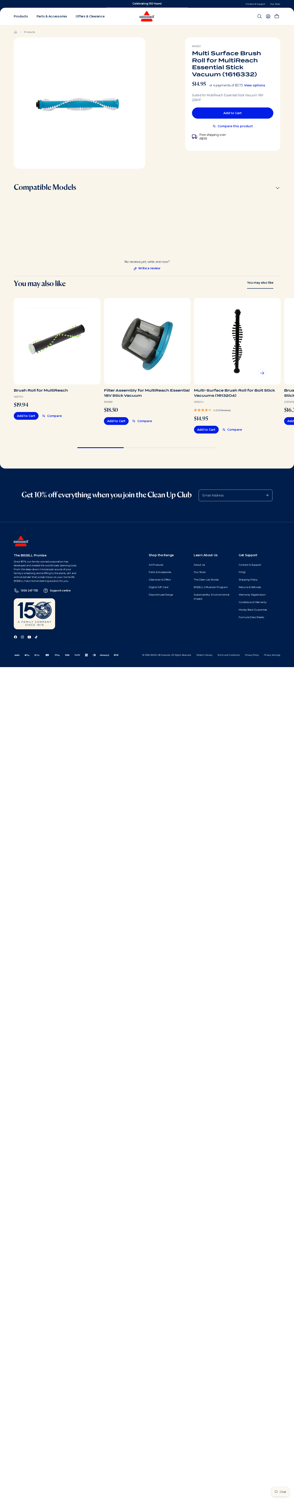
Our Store (275, 4)
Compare (54, 416)
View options (254, 85)
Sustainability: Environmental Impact (211, 596)
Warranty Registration (252, 594)
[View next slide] (262, 373)
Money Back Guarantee (253, 609)
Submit (264, 495)
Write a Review (147, 268)
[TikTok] (36, 637)
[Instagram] (22, 637)
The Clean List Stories (206, 579)
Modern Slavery (204, 655)
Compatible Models (45, 187)
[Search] (259, 16)
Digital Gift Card (158, 587)
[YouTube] (29, 637)
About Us (199, 564)
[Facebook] (15, 637)
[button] (212, 409)
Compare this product (235, 126)
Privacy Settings (272, 655)
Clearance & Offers (160, 579)
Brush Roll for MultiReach (41, 390)
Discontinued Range (161, 594)
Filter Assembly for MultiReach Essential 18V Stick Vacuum (147, 393)
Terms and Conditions (229, 655)
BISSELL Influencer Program (211, 587)
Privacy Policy (252, 655)
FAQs (242, 572)
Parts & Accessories (160, 572)
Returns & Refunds (250, 587)
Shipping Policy (248, 579)
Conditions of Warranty (253, 602)
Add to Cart (232, 113)
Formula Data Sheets (251, 617)
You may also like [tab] (260, 283)
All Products (156, 564)
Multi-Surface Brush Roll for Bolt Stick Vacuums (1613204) (234, 393)
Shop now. (161, 3)
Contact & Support (255, 4)
